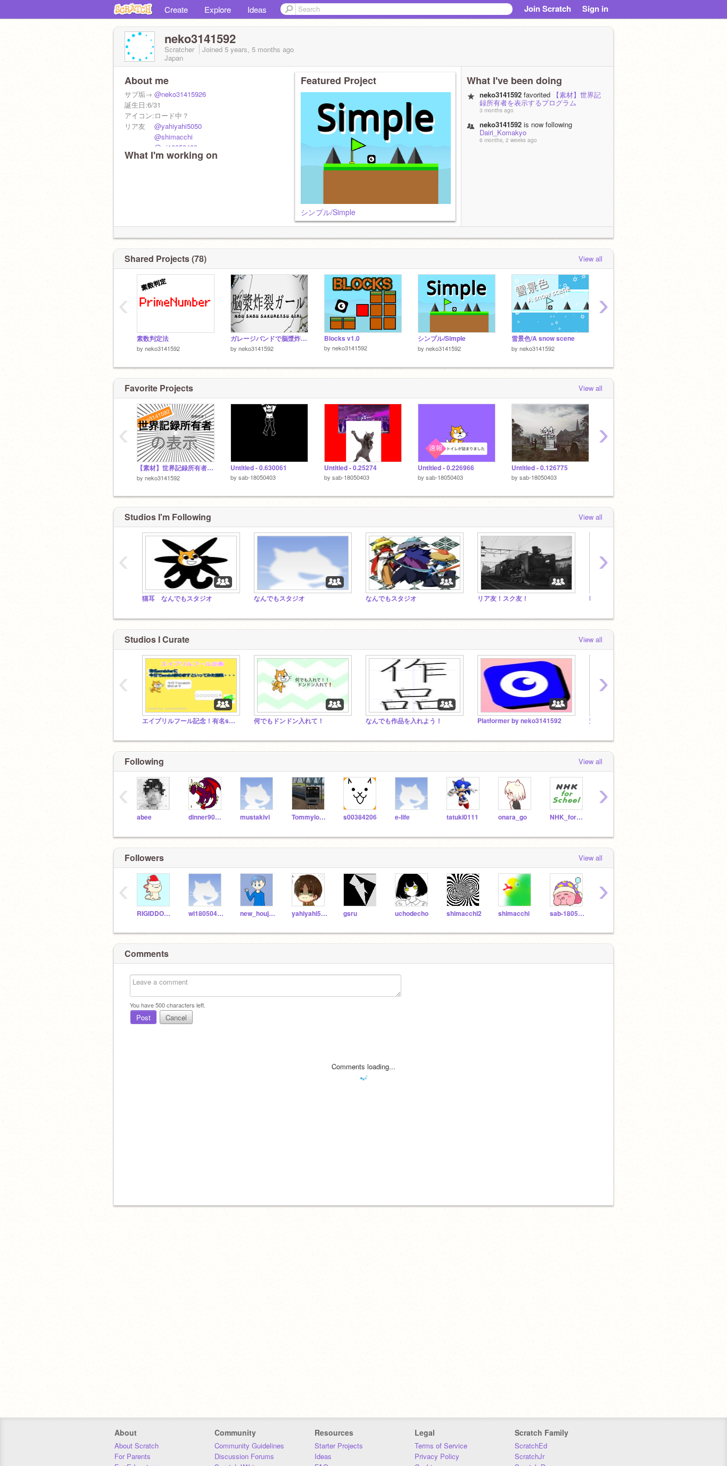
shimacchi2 (464, 913)
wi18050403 (206, 913)
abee (144, 817)
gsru (350, 913)
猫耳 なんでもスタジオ (177, 598)
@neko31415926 (180, 94)
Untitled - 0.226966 (446, 467)
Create (176, 9)
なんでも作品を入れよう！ (404, 720)
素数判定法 (153, 338)
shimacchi (514, 913)
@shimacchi (173, 137)
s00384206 (360, 817)
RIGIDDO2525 (154, 913)
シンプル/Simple (328, 212)
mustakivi (255, 817)
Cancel (176, 1017)
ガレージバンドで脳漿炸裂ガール (269, 338)
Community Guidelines (249, 1445)
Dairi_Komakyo (503, 132)
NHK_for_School (567, 817)
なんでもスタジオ (286, 598)
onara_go (512, 817)
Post (143, 1017)
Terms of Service (441, 1445)
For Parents (132, 1456)
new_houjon (258, 913)
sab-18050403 (257, 477)
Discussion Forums (244, 1456)
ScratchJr (529, 1456)
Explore (217, 9)
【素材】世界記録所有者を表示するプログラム (540, 98)
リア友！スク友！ (502, 598)
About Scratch (136, 1445)
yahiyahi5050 (309, 913)
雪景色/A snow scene (543, 338)
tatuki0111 (462, 817)
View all (590, 258)
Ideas (257, 9)
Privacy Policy (437, 1456)
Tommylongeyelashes (309, 817)
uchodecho (411, 913)
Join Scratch (547, 8)
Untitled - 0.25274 (350, 467)
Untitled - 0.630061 (258, 467)
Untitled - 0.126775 (539, 467)
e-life (402, 817)
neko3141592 (162, 348)
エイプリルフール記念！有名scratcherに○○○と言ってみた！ (190, 720)
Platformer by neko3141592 (519, 720)
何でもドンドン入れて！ (289, 720)
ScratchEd (531, 1445)
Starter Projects (339, 1445)
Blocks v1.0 (342, 338)
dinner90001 (206, 817)
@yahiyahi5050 (178, 126)
